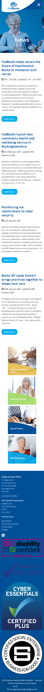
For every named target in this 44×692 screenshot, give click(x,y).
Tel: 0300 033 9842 (9, 496)
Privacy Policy (7, 527)
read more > (9, 119)
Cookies (5, 530)
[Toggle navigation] (39, 4)
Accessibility (6, 521)
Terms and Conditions (10, 524)
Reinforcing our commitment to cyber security (17, 211)
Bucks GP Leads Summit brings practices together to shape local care (22, 279)
